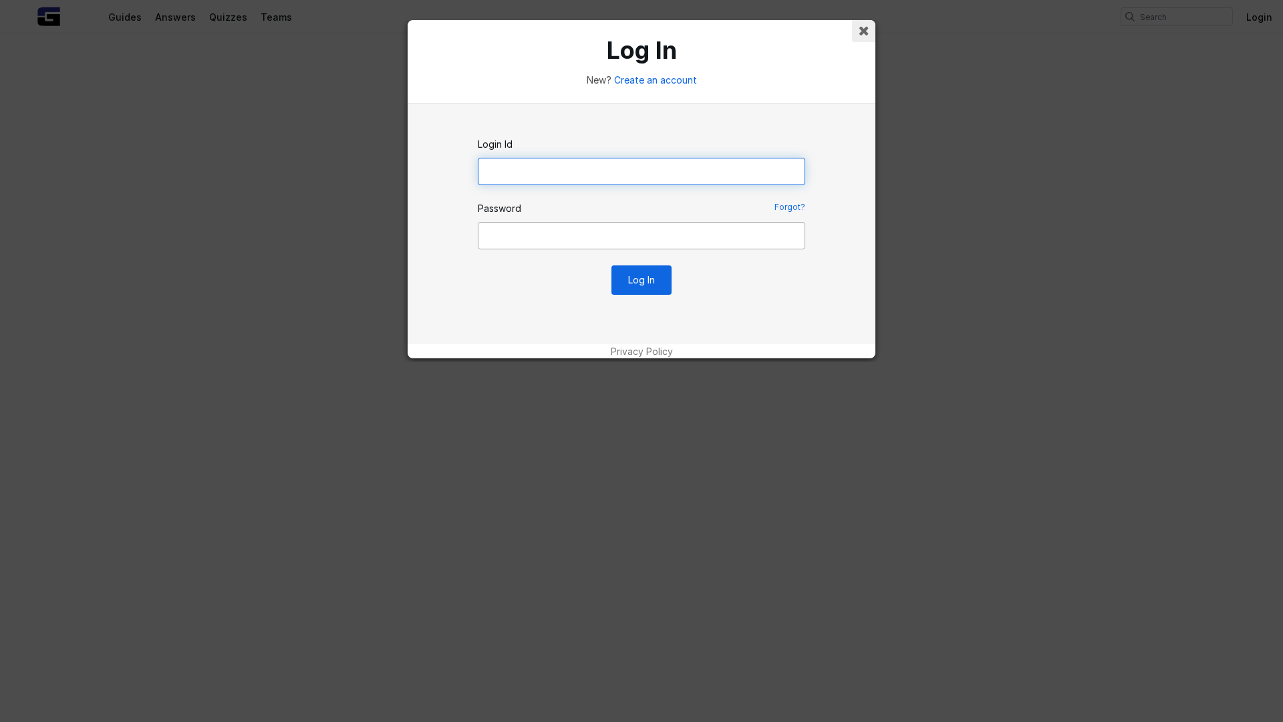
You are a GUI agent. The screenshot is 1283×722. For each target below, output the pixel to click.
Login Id (495, 144)
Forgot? (789, 207)
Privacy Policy (642, 351)
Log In (641, 279)
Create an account (655, 80)
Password (499, 208)
